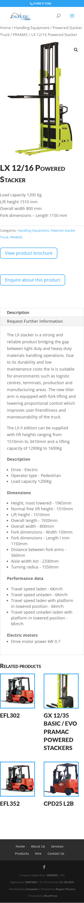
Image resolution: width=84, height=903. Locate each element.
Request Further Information (35, 321)
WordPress (50, 895)
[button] (76, 50)
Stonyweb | (33, 889)
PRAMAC (20, 34)
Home (5, 27)
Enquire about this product (32, 280)
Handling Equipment (32, 27)
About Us (38, 846)
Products (22, 853)
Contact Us (55, 853)
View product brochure (28, 253)
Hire (38, 853)
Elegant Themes (65, 889)
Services (57, 846)
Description (18, 312)
